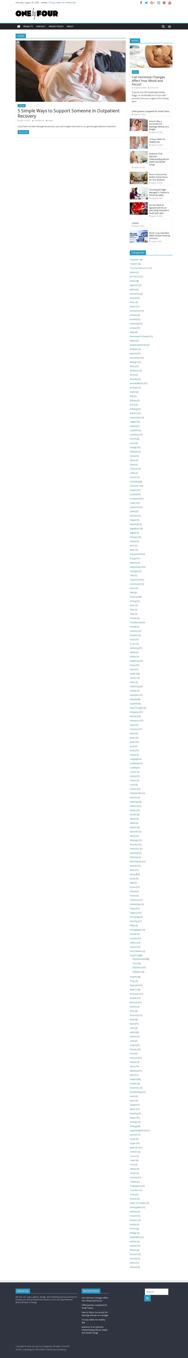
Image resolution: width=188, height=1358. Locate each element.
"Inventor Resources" (139, 268)
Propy (132, 981)
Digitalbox (134, 528)
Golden (133, 656)
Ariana (132, 306)
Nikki (132, 883)
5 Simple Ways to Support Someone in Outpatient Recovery (69, 113)
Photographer (136, 929)
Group (132, 665)
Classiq (133, 456)
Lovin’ (132, 784)
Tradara (133, 1181)
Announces (135, 293)
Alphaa (133, 289)
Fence (132, 588)
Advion (133, 281)
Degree (133, 520)
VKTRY (133, 1228)
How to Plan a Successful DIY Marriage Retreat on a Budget (159, 125)
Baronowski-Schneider (140, 336)
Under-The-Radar (137, 1203)
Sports (133, 1109)
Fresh (132, 639)
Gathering (134, 648)
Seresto (133, 1049)
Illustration (137, 967)
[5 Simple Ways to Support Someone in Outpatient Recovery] (71, 42)
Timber (133, 1173)
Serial (132, 1053)
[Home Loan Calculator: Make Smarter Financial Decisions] (139, 231)
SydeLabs (134, 1147)
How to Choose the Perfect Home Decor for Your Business (158, 177)
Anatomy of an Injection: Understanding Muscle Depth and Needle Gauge (159, 159)
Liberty (133, 776)
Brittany (133, 400)
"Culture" (134, 263)
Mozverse (134, 844)
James (132, 737)
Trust (132, 1194)
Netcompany (135, 861)
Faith (132, 575)
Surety (132, 1139)
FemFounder (135, 584)
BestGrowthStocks (138, 345)
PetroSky (134, 921)
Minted (133, 818)
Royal (132, 1019)
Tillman (133, 1169)
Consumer (134, 485)
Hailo (132, 669)
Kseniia (133, 754)
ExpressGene (135, 567)
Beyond (133, 353)
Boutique (134, 387)
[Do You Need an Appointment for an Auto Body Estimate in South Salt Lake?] (139, 203)
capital (133, 426)
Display (133, 541)
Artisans (133, 315)
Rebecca (133, 989)
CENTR (133, 439)
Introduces (134, 720)
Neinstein (134, 857)
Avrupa (133, 328)
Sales (132, 1028)
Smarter (133, 1083)
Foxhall (133, 626)
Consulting (134, 481)
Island (132, 733)
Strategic (134, 1122)
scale (132, 1040)
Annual (133, 298)
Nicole (132, 878)
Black (132, 366)
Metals (133, 810)
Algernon (134, 285)
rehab (50, 120)
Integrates (134, 712)
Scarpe (133, 1045)
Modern (133, 827)
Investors (134, 729)
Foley (132, 614)
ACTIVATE (134, 276)
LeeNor (133, 772)
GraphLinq (134, 661)
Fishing (133, 601)
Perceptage (135, 917)
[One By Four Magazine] (19, 26)
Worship (133, 1258)
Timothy (133, 1177)
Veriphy (133, 1224)
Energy (133, 558)
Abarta (133, 272)
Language (134, 759)
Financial (133, 596)
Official (133, 891)
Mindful (133, 814)
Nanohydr (134, 853)
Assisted (133, 319)
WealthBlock (135, 1237)
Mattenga (134, 801)
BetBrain (134, 349)
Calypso (133, 421)
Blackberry (134, 370)
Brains (132, 392)
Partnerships (135, 904)
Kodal (132, 750)
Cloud (132, 464)
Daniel (132, 511)
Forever (133, 618)
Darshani (134, 515)
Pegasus (133, 912)
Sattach (133, 1036)
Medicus (133, 806)
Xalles (132, 1262)
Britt (132, 396)
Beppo (133, 340)
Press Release (136, 951)
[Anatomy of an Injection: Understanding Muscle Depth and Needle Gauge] (139, 152)
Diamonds (134, 524)
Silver (132, 1075)
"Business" (134, 259)
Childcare (134, 451)
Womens (134, 1254)
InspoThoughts (136, 707)
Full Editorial (40, 120)
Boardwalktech (136, 383)
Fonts (135, 963)
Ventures (134, 1220)
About (70, 26)
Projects (28, 26)
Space (132, 1100)
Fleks (132, 609)
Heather (133, 678)
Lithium (133, 780)
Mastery (133, 797)
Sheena (133, 1062)
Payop (132, 908)
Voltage (133, 1233)
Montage (134, 840)
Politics (133, 942)
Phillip (132, 925)
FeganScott (135, 579)
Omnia (133, 895)
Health (133, 673)
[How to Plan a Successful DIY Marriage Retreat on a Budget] (139, 120)
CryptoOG (134, 507)
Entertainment (139, 959)
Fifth (132, 592)
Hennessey (135, 686)
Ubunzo (133, 1198)
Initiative (133, 699)
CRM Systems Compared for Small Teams (150, 111)
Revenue (133, 1002)
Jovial (132, 746)
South (132, 1096)
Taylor (132, 1160)
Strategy (133, 1126)
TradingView (135, 1186)
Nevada (133, 865)
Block (132, 374)
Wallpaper (137, 971)
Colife (132, 473)
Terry (132, 1164)
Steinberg (134, 1113)
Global (132, 652)
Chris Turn (155, 87)
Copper (133, 490)
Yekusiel (133, 1267)
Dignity (133, 532)
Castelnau (134, 434)
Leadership (135, 763)
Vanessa (133, 1211)
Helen (132, 682)
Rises (132, 1011)
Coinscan (134, 468)
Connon (133, 477)
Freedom (134, 635)
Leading (133, 767)
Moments (134, 831)
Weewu (133, 1245)
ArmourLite (135, 310)
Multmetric (134, 848)
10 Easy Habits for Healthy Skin (62, 2)
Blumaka (134, 379)
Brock (132, 404)
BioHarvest (135, 357)
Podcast (133, 938)
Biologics (134, 362)
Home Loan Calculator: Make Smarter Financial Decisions (159, 236)
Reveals (133, 998)
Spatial (133, 1105)
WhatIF (133, 1250)
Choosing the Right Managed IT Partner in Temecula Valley (159, 192)
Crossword (134, 498)
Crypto (133, 503)
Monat (133, 836)
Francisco (134, 631)
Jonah (132, 742)
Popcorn (133, 947)
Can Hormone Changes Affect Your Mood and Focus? (148, 80)
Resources (134, 994)
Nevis (132, 870)
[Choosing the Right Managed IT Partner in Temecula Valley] (139, 188)
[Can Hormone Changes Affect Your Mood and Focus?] (151, 46)
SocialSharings (136, 1092)
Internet (133, 716)
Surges (133, 1143)
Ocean (133, 887)
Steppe (133, 1117)
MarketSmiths (136, 793)
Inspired (133, 703)
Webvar (133, 1241)
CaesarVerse (135, 417)
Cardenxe (134, 430)
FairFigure (134, 571)
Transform (134, 1190)
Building (133, 409)
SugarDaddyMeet (137, 1130)
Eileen (132, 550)
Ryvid (132, 1023)
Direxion (133, 537)
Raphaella (134, 985)
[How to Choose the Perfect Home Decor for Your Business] (139, 173)
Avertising (134, 323)
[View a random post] (169, 26)
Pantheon (134, 900)
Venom (133, 1216)
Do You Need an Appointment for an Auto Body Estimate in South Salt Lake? (159, 209)
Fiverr (132, 605)
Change (133, 447)
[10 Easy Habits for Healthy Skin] (139, 138)
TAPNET (133, 1151)
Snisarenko (135, 1087)
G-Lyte (133, 643)
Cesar (132, 443)
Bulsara (133, 413)
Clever (132, 460)
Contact (41, 26)
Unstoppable (135, 1207)
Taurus (133, 1156)
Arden (132, 302)
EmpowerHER (136, 554)
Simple (21, 106)
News (135, 72)
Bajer (132, 332)
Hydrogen (134, 695)
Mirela (132, 823)
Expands (133, 562)
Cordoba (133, 494)
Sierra (132, 1066)
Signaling (134, 1070)
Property (133, 976)
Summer (133, 1134)
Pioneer (133, 934)
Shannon (134, 1058)
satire (132, 1032)
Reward (133, 1006)
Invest (132, 725)
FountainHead (136, 622)
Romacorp (134, 1015)
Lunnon (133, 789)
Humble (133, 690)
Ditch (132, 545)
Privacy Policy (56, 26)
